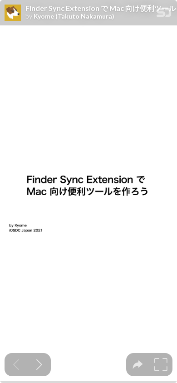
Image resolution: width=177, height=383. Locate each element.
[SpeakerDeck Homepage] (164, 14)
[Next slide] (39, 364)
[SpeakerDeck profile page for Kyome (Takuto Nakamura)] (13, 13)
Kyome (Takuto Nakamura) (74, 16)
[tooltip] (138, 364)
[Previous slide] (16, 364)
